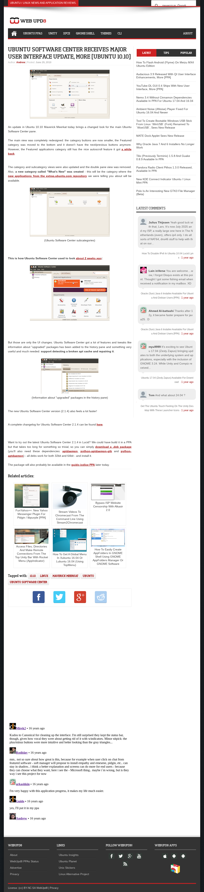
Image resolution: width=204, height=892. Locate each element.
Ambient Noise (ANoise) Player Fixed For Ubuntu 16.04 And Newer (162, 110)
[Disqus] (69, 664)
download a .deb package (113, 446)
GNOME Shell (85, 33)
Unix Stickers (67, 867)
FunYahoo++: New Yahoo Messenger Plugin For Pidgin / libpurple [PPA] (32, 514)
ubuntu (88, 576)
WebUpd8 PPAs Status (24, 861)
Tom (151, 395)
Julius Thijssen (159, 222)
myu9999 (155, 346)
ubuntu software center (28, 582)
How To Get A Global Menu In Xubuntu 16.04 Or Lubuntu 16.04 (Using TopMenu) (70, 560)
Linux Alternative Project (74, 874)
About (188, 33)
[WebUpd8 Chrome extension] (175, 872)
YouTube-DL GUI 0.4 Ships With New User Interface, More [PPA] (163, 87)
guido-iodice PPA (83, 464)
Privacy (14, 874)
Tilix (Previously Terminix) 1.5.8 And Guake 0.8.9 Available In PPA (163, 157)
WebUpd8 (42, 887)
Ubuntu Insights (68, 855)
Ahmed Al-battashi (161, 310)
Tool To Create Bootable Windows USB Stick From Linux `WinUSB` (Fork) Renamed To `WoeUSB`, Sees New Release (164, 124)
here (100, 424)
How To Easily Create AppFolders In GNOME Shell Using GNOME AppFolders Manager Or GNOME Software (108, 556)
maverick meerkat (65, 576)
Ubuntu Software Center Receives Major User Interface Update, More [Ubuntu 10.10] (69, 53)
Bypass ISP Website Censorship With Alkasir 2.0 (108, 506)
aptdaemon (70, 451)
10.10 (33, 576)
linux (44, 576)
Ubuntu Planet (68, 861)
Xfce (66, 33)
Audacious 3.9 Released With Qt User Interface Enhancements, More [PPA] (166, 76)
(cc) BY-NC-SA (27, 887)
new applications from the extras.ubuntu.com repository (47, 176)
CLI (120, 33)
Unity (52, 33)
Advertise (16, 867)
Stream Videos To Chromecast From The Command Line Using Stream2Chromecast (69, 517)
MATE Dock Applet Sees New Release (160, 135)
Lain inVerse (157, 270)
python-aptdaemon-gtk (96, 451)
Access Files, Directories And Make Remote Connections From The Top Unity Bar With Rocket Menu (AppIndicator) (31, 553)
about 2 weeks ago (89, 258)
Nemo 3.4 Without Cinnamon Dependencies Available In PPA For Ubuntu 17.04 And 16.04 (164, 99)
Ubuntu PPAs (32, 33)
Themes (106, 33)
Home (14, 33)
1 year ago (187, 257)
